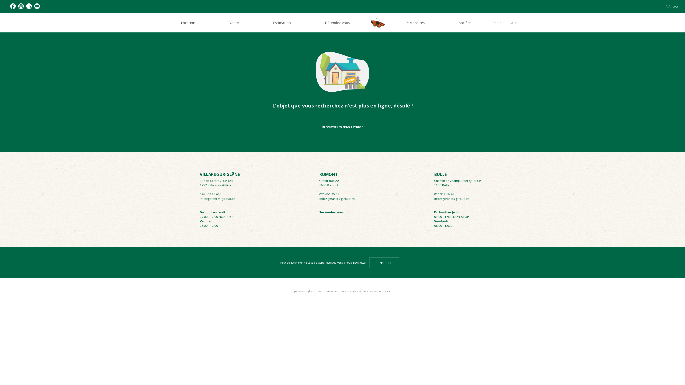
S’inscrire (384, 263)
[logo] (377, 23)
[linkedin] (29, 6)
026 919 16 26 (444, 194)
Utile (513, 22)
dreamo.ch (388, 291)
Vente (234, 22)
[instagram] (21, 6)
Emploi (497, 22)
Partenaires (415, 22)
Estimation (282, 22)
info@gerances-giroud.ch (217, 199)
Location (188, 22)
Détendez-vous (337, 22)
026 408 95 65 (210, 194)
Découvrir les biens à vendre (342, 127)
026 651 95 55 (329, 194)
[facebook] (13, 6)
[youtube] (37, 6)
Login (676, 6)
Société (465, 22)
